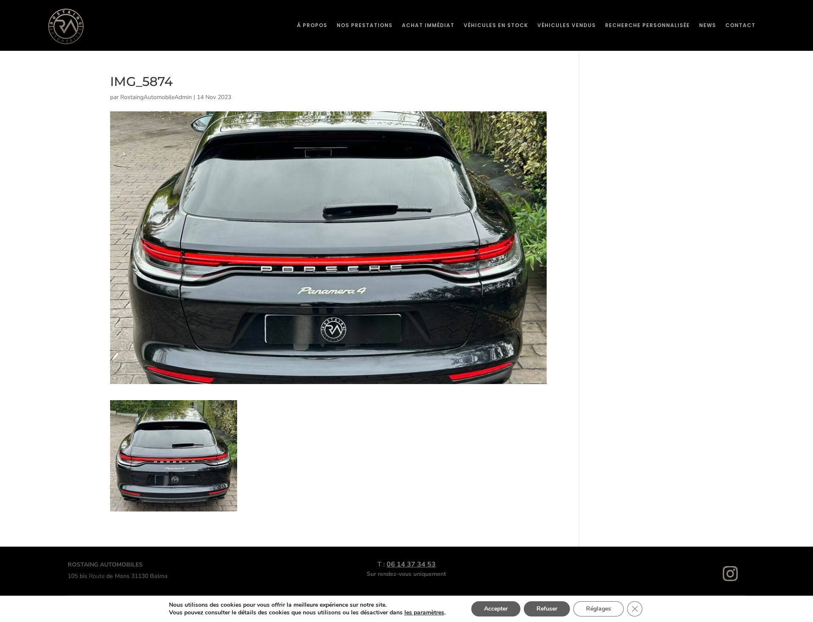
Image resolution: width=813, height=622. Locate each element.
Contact (740, 25)
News (707, 25)
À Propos (312, 25)
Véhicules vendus (566, 25)
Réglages (598, 609)
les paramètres (424, 612)
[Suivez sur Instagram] (730, 574)
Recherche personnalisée (647, 25)
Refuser (546, 609)
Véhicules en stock (496, 25)
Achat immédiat (428, 25)
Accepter (496, 609)
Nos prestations (365, 25)
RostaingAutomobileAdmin (156, 97)
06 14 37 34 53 (411, 564)
